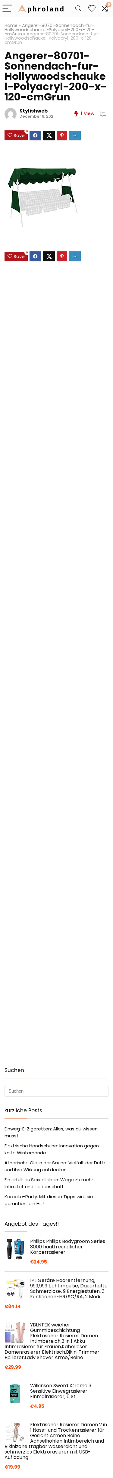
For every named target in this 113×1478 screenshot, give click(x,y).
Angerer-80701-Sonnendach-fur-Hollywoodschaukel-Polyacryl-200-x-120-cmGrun (50, 29)
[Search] (78, 9)
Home (11, 25)
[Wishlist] (92, 8)
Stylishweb (34, 110)
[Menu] (7, 9)
